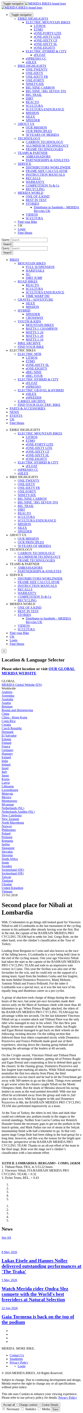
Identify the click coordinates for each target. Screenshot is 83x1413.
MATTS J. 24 (34, 332)
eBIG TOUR (34, 375)
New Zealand (10, 819)
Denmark (7, 732)
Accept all (9, 1404)
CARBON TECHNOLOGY (44, 142)
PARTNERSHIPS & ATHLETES (48, 160)
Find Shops (25, 232)
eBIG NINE (34, 372)
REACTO (32, 102)
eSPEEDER (34, 397)
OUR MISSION (36, 127)
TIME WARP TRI (37, 296)
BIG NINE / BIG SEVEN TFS (46, 91)
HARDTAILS (35, 270)
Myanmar (8, 804)
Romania (7, 840)
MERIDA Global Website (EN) (22, 684)
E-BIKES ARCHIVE (32, 401)
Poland (6, 833)
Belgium (7, 706)
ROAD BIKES (27, 281)
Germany (7, 750)
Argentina (8, 695)
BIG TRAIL (34, 95)
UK (12, 636)
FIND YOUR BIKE (31, 346)
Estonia (6, 739)
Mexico (6, 797)
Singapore (8, 848)
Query (6, 239)
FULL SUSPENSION (40, 267)
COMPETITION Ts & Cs (42, 185)
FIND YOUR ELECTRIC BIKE (39, 405)
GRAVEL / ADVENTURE (35, 299)
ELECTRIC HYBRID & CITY (46, 51)
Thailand (7, 880)
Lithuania (8, 786)
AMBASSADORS (38, 156)
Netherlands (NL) (13, 808)
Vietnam (7, 891)
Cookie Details (50, 1404)
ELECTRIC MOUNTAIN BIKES (48, 22)
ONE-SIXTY (34, 73)
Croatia (6, 724)
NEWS (14, 412)
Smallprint (16, 1359)
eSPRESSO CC (36, 58)
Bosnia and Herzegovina (17, 710)
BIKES (14, 259)
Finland (6, 742)
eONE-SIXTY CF (45, 40)
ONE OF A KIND (38, 196)
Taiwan (6, 877)
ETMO (38, 29)
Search (7, 244)
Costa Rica (9, 721)
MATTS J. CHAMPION (42, 328)
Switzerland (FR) (13, 873)
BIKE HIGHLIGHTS (32, 66)
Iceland (6, 757)
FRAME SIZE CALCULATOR (46, 171)
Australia (7, 699)
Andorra (7, 692)
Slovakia (7, 851)
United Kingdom (12, 888)
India (5, 761)
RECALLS (33, 178)
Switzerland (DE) (13, 869)
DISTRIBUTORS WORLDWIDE (48, 167)
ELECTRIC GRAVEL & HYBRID (41, 390)
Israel (5, 768)
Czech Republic (12, 728)
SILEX (30, 116)
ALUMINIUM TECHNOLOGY (47, 145)
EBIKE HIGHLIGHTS (33, 18)
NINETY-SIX (35, 84)
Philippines (9, 830)
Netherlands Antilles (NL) (18, 811)
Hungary (7, 753)
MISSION (32, 113)
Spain (5, 862)
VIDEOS (32, 214)
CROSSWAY (35, 317)
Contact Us (17, 1355)
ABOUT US (26, 124)
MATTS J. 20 (34, 336)
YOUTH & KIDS (29, 321)
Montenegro (9, 801)
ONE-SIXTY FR (37, 76)
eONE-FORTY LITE (47, 33)
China (5, 713)
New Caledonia (12, 815)
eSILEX (31, 62)
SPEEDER (33, 120)
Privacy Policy (19, 1362)
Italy (4, 772)
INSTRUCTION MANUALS (45, 174)
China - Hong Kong (14, 717)
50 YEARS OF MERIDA (42, 134)
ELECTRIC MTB (29, 354)
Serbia (6, 844)
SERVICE (24, 163)
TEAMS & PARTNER (33, 153)
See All (6, 1237)
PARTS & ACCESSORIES (27, 408)
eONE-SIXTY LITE (47, 36)
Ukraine (7, 884)
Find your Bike (27, 222)
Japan (5, 775)
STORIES (32, 203)
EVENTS (16, 415)
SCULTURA (34, 105)
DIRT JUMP (34, 278)
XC (28, 274)
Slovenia (7, 855)
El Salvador (9, 735)
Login (21, 229)
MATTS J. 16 (34, 339)
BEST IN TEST (36, 200)
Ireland (6, 764)
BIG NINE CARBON (40, 87)
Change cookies (28, 1404)
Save (55, 1409)
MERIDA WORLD (30, 192)
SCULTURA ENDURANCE (45, 109)
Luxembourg (10, 790)
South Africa (10, 859)
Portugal (7, 837)
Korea (5, 779)
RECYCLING (35, 189)
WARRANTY (35, 182)
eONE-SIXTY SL (45, 44)
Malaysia (7, 793)
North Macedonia (13, 822)
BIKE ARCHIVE (29, 343)
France (6, 746)
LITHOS (40, 26)
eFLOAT (40, 55)
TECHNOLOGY (29, 138)
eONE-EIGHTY (44, 47)
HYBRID (24, 310)
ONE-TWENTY (37, 69)
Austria (6, 703)
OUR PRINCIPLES (39, 131)
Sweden (7, 866)
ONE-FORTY (35, 80)
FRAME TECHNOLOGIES (44, 149)
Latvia (6, 782)
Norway (7, 826)
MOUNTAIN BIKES (32, 263)
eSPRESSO (33, 386)
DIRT (29, 98)
